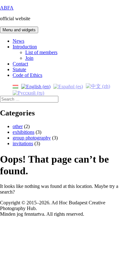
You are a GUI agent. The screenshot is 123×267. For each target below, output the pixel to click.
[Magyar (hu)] (15, 86)
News (18, 41)
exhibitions (23, 132)
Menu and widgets (19, 30)
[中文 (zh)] (98, 86)
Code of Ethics (27, 75)
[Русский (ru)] (28, 92)
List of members (41, 52)
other (18, 126)
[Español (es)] (68, 86)
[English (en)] (35, 86)
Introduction (25, 46)
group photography (32, 137)
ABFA (7, 7)
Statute (19, 69)
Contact (20, 63)
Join (29, 58)
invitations (23, 143)
